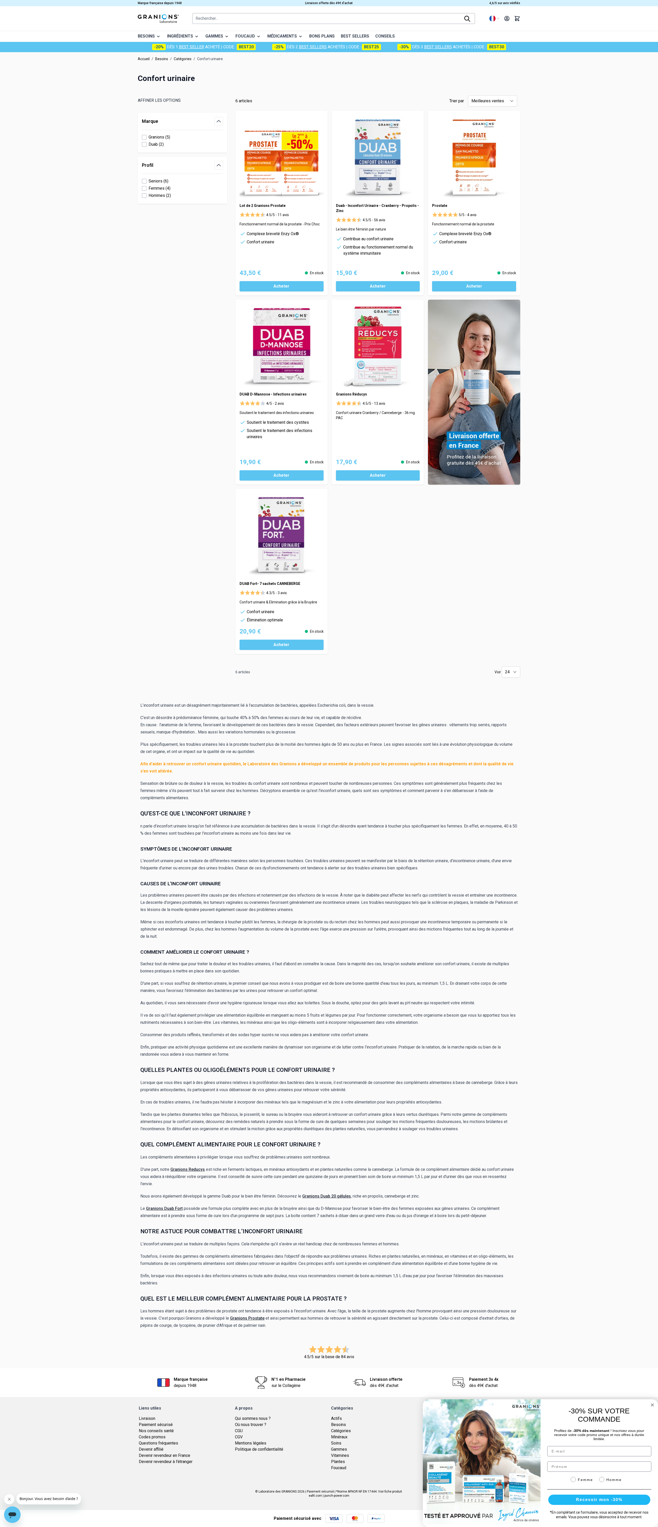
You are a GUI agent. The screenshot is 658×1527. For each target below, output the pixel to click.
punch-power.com (336, 1495)
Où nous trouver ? (250, 1424)
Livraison (147, 1418)
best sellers (313, 46)
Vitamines (340, 1455)
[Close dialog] (652, 1405)
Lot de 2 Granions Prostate (263, 206)
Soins (336, 1443)
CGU (239, 1430)
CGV (239, 1436)
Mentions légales (250, 1443)
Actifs (336, 1418)
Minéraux (339, 1436)
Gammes (339, 1449)
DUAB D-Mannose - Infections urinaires (273, 394)
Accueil (144, 59)
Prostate (439, 206)
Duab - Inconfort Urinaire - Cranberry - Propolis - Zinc (377, 208)
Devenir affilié (151, 1449)
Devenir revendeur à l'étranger (166, 1461)
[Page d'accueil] (158, 18)
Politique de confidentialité (259, 1449)
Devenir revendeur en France (164, 1455)
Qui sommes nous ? (253, 1418)
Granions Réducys (351, 394)
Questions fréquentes (158, 1443)
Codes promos (152, 1436)
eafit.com (315, 1495)
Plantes (338, 1461)
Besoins (161, 59)
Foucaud (338, 1467)
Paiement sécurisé (156, 1424)
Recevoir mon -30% (599, 1499)
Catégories (182, 59)
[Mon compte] (507, 18)
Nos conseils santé (156, 1430)
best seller (191, 46)
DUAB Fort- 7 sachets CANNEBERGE (270, 584)
